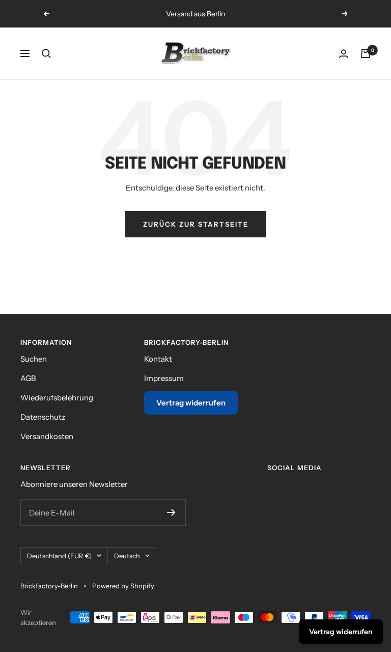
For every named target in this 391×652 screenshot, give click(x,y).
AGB (28, 378)
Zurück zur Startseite (195, 224)
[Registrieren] (171, 512)
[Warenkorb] (365, 53)
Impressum (164, 378)
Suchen (33, 359)
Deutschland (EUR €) (59, 556)
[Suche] (46, 53)
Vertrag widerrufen (191, 403)
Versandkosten (46, 436)
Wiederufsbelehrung (56, 397)
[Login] (343, 53)
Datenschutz (42, 417)
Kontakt (158, 359)
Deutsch (127, 556)
